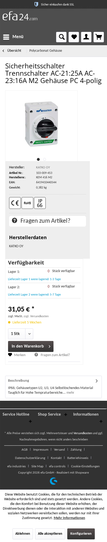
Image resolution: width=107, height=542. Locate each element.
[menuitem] (13, 37)
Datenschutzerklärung (30, 458)
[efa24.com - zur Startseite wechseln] (20, 15)
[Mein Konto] (86, 37)
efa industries (16, 466)
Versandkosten (82, 433)
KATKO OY (43, 167)
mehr (70, 393)
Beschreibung (18, 381)
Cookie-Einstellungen (85, 466)
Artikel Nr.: (16, 173)
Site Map (37, 466)
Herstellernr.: (17, 177)
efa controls (57, 466)
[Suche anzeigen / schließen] (61, 37)
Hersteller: (17, 167)
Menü (17, 37)
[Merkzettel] (74, 37)
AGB (25, 449)
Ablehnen (22, 534)
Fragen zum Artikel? (44, 221)
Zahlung (76, 449)
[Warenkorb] (98, 37)
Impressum (40, 449)
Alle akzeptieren (50, 534)
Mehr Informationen (69, 518)
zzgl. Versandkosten (36, 316)
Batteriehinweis (77, 458)
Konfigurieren (81, 534)
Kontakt (56, 458)
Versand (59, 449)
